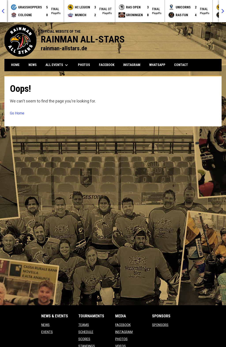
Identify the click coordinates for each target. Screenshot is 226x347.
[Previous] (3, 11)
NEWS (45, 325)
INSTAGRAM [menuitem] (133, 65)
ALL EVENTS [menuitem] (57, 65)
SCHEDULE (85, 332)
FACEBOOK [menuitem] (108, 65)
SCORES (84, 339)
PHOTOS (121, 339)
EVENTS (47, 332)
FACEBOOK (123, 325)
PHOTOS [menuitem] (84, 65)
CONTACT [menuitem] (181, 65)
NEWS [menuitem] (32, 65)
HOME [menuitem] (15, 65)
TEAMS (83, 325)
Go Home (17, 113)
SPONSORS (160, 325)
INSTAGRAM (124, 332)
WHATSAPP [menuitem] (159, 65)
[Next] (222, 11)
